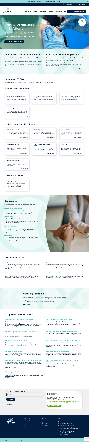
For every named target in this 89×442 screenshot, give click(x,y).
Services (35, 11)
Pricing (50, 11)
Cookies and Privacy (74, 440)
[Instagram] (45, 422)
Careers (30, 423)
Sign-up (11, 399)
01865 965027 (69, 4)
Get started (8, 246)
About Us (28, 11)
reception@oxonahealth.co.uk (66, 423)
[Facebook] (45, 420)
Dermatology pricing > (10, 367)
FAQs (64, 11)
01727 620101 (81, 4)
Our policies (82, 440)
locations (7, 379)
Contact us (58, 11)
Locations (43, 11)
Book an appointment (77, 11)
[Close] (88, 1)
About (25, 418)
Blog (30, 420)
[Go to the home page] (7, 10)
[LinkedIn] (45, 425)
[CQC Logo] (52, 395)
